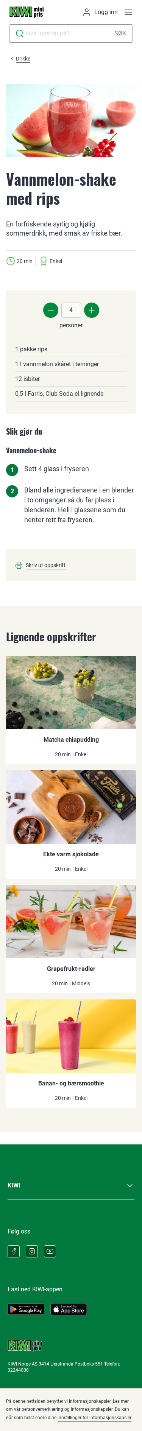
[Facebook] (14, 1251)
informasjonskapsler (91, 1409)
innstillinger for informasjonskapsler (94, 1417)
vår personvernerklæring (38, 1409)
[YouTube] (50, 1251)
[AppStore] (68, 1309)
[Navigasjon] (128, 12)
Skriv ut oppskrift (46, 565)
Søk (120, 33)
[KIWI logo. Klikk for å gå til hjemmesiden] (26, 12)
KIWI (14, 1185)
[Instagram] (32, 1251)
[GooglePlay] (26, 1309)
